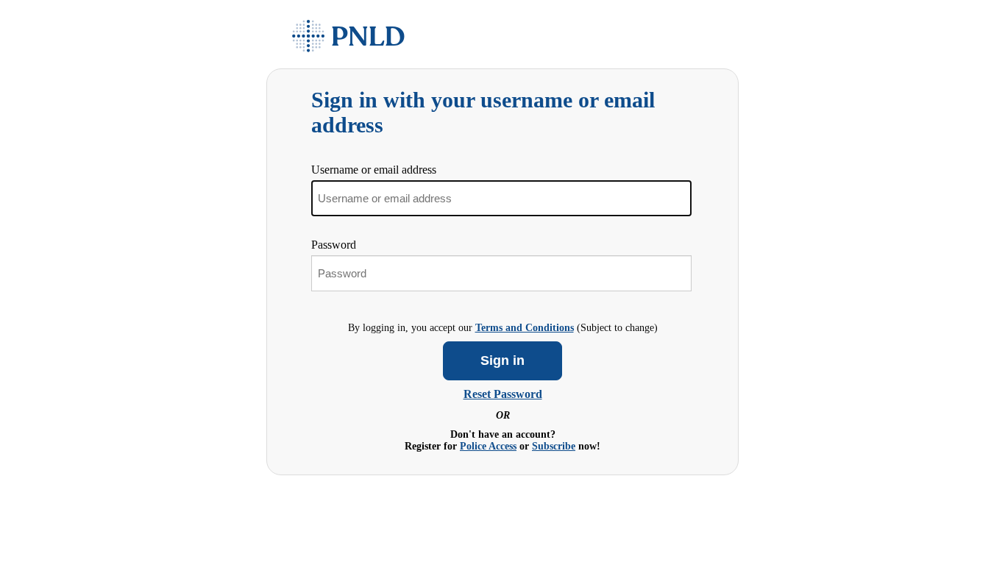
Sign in (502, 360)
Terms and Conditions (524, 327)
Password (333, 244)
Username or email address (373, 169)
